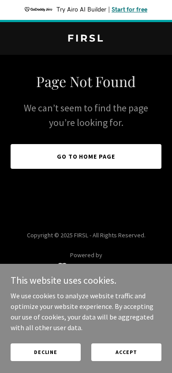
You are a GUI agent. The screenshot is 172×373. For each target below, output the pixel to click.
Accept (126, 352)
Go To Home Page (86, 156)
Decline (45, 352)
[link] (86, 38)
